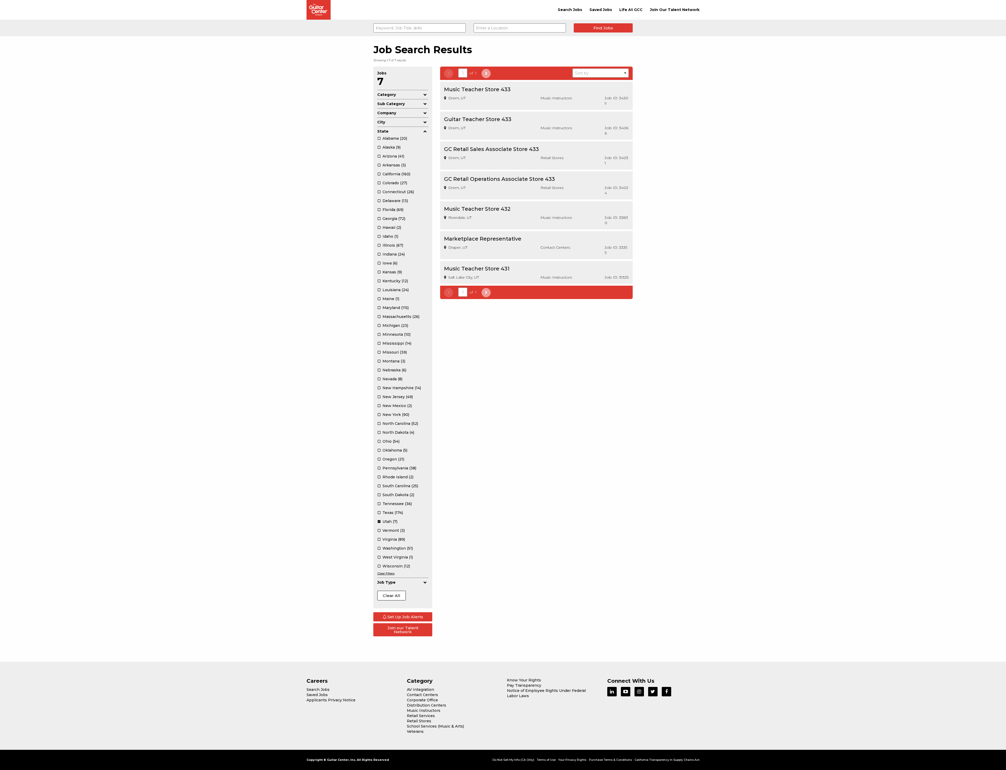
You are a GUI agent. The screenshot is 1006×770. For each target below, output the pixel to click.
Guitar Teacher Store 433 (477, 119)
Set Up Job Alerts (404, 616)
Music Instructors (423, 710)
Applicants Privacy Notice (331, 700)
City (381, 122)
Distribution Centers (426, 705)
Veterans (415, 731)
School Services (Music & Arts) (435, 726)
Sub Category (391, 103)
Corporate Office (422, 700)
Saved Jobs (600, 9)
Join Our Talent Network (674, 9)
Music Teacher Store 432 (477, 209)
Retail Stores (419, 721)
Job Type (386, 582)
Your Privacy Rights (572, 760)
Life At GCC (631, 9)
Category (386, 94)
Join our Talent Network (402, 629)
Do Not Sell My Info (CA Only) (513, 760)
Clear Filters (386, 573)
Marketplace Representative (482, 239)
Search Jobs (570, 9)
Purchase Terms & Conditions (610, 760)
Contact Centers (422, 694)
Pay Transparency (524, 685)
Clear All (391, 595)
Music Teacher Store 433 (477, 89)
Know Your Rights (524, 680)
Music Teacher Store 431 (477, 268)
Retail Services (421, 715)
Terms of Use (546, 760)
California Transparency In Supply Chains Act (667, 760)
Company (386, 113)
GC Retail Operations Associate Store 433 (499, 179)
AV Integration (420, 689)
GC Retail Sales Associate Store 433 (491, 149)
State (383, 131)
